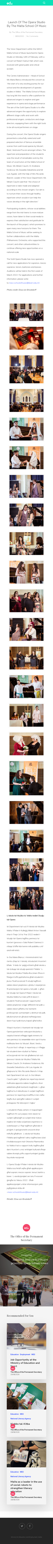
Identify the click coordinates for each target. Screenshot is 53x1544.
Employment (25, 1354)
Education (14, 1354)
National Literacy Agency (20, 1419)
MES (33, 1354)
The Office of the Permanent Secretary (27, 32)
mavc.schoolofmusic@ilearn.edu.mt (24, 283)
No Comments (32, 36)
